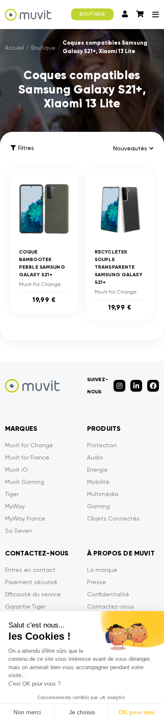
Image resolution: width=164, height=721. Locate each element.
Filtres (26, 148)
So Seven (18, 530)
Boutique (43, 48)
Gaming (98, 506)
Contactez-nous (110, 606)
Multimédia (102, 494)
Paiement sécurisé (31, 582)
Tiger (12, 494)
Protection (102, 445)
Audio (95, 457)
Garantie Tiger (25, 606)
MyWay (15, 506)
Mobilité (98, 481)
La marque (102, 569)
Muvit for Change (29, 445)
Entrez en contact (30, 569)
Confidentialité (108, 594)
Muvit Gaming (24, 481)
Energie (97, 469)
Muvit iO (16, 469)
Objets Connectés (113, 518)
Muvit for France (27, 457)
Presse (96, 582)
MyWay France (25, 518)
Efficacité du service (33, 594)
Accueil (14, 48)
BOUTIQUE (92, 14)
